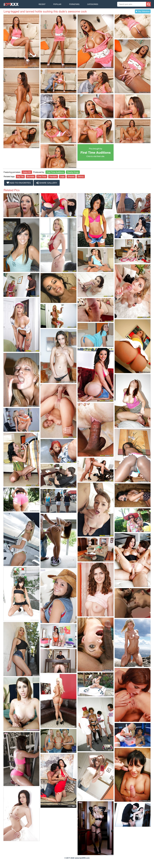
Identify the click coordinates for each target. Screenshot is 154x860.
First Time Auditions (55, 172)
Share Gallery (47, 183)
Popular (57, 4)
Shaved (71, 176)
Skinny (81, 176)
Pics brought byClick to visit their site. (95, 152)
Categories (92, 4)
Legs (62, 176)
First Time (42, 176)
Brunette (30, 176)
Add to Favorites (20, 183)
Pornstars (74, 4)
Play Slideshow (144, 11)
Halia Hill (27, 172)
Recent (42, 4)
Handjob (53, 176)
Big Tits (20, 176)
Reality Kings (73, 172)
